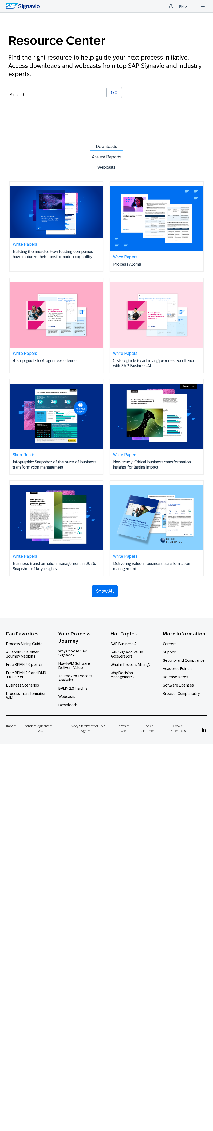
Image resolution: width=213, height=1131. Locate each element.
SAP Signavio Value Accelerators (127, 654)
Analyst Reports (106, 157)
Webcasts (106, 167)
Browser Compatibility (181, 693)
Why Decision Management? (123, 675)
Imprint (11, 726)
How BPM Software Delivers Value (74, 665)
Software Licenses (178, 685)
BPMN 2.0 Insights (73, 688)
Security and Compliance (184, 660)
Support (170, 652)
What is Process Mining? (131, 664)
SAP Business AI (124, 644)
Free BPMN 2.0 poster (24, 664)
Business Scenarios (22, 685)
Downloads (106, 146)
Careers (169, 644)
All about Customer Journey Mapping (22, 654)
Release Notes (175, 677)
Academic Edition (177, 669)
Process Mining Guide (24, 644)
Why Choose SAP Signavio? (72, 653)
